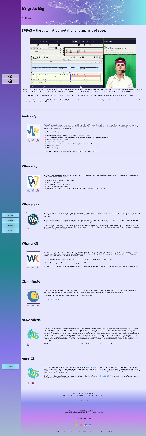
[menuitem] (10, 76)
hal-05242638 (75, 377)
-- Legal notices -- (83, 400)
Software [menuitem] (10, 225)
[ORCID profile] (76, 425)
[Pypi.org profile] (86, 425)
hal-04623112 (103, 376)
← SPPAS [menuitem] (10, 366)
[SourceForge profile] (81, 425)
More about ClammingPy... (53, 299)
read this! (98, 100)
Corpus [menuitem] (10, 230)
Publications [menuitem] (10, 220)
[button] (33, 131)
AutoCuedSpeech (91, 367)
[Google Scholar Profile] (90, 425)
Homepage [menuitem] (10, 215)
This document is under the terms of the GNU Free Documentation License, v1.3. (82, 432)
